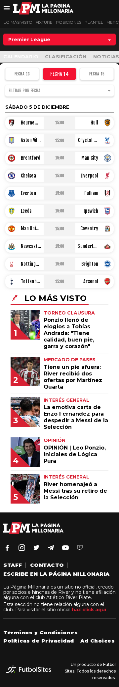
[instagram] (22, 548)
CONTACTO (47, 565)
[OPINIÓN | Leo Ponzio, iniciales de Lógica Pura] (30, 465)
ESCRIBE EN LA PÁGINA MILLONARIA (56, 574)
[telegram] (51, 548)
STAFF (12, 565)
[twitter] (36, 548)
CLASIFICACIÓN (66, 57)
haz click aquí (89, 610)
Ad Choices (97, 641)
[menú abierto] (7, 8)
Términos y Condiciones (40, 632)
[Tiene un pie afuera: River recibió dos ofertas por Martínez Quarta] (30, 384)
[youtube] (65, 548)
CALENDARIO (20, 57)
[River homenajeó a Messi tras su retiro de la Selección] (30, 502)
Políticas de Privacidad (38, 641)
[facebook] (7, 548)
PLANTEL (94, 22)
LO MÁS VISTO (18, 22)
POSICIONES (68, 22)
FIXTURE (44, 22)
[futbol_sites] (28, 671)
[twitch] (80, 548)
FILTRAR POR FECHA (24, 90)
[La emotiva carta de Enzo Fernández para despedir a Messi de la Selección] (30, 425)
